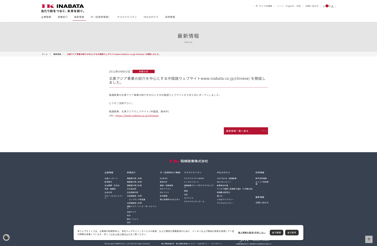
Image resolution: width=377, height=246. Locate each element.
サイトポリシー (216, 243)
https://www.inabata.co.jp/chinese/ (137, 115)
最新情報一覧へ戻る (237, 131)
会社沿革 (108, 192)
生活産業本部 (132, 192)
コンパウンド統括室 (137, 199)
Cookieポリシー (203, 243)
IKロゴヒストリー (224, 182)
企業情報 (46, 17)
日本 (129, 222)
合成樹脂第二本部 (134, 203)
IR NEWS (163, 178)
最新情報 (79, 17)
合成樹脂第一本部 (134, 196)
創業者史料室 (222, 185)
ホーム (45, 54)
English (290, 5)
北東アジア (131, 212)
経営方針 (163, 182)
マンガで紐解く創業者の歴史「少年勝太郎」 (235, 188)
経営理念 (108, 182)
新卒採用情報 (261, 178)
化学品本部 (131, 188)
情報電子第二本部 (134, 182)
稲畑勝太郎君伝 (223, 192)
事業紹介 (63, 17)
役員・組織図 (110, 188)
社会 (186, 194)
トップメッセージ (191, 182)
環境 (186, 191)
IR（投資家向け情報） (171, 172)
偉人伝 (220, 196)
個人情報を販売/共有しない (6, 237)
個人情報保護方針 (167, 243)
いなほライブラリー (225, 199)
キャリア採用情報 (262, 183)
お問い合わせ (312, 5)
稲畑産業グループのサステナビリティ (199, 186)
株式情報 (163, 196)
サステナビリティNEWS (194, 178)
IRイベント (164, 192)
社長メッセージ (111, 178)
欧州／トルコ (132, 219)
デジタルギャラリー (225, 203)
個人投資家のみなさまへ (170, 199)
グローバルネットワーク (114, 197)
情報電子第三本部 (134, 185)
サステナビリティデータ (194, 201)
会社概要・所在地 (112, 185)
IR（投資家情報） (101, 17)
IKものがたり (151, 17)
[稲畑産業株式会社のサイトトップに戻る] (62, 8)
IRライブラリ (165, 188)
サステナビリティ (127, 17)
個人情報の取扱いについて (186, 243)
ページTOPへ (369, 239)
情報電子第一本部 (134, 178)
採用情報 (170, 17)
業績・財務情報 (166, 185)
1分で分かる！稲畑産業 (227, 178)
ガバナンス (188, 198)
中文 (298, 5)
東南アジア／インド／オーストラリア (142, 207)
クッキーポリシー (121, 234)
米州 (129, 215)
